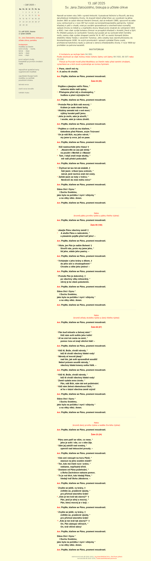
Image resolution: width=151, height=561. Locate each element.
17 (29, 19)
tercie (21, 51)
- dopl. (27, 51)
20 (39, 19)
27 (39, 22)
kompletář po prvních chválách (31, 61)
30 (26, 25)
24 (30, 22)
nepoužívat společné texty (29, 70)
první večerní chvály (26, 59)
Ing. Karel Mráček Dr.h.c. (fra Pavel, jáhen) (108, 556)
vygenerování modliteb (27, 72)
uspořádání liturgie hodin (28, 76)
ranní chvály (23, 49)
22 (23, 22)
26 (36, 22)
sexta (21, 53)
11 (32, 15)
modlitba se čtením (26, 47)
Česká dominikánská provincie (106, 558)
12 (35, 15)
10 (29, 15)
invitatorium (23, 45)
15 (23, 19)
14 (20, 19)
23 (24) (60, 59)
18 (32, 19)
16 (26, 19)
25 (33, 22)
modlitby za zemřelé (26, 78)
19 (35, 19)
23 (26, 22)
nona (20, 55)
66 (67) (125, 57)
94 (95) (88, 54)
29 (23, 25)
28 (20, 25)
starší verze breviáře (26, 89)
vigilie (21, 64)
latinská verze (24, 84)
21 (20, 22)
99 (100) (117, 57)
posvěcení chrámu (26, 80)
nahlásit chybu (24, 93)
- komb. (33, 49)
